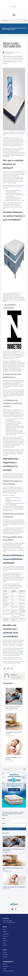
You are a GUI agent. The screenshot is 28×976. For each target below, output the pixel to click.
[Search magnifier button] (26, 21)
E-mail (3, 823)
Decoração (5, 936)
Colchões (5, 931)
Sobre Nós (5, 940)
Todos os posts (16, 677)
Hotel (4, 943)
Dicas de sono (6, 934)
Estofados (5, 956)
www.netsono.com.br (18, 659)
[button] (4, 668)
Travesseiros (5, 954)
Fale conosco (5, 966)
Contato (4, 968)
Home (4, 929)
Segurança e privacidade (8, 971)
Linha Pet (5, 945)
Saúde (4, 938)
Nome (3, 818)
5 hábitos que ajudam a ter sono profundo (14, 887)
